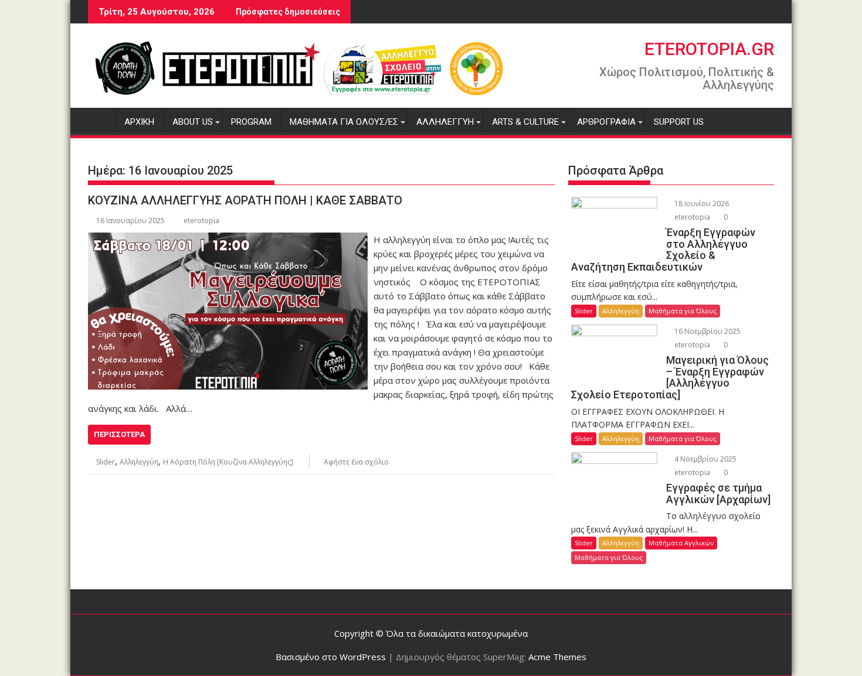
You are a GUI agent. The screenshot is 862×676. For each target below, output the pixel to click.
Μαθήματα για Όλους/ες (344, 122)
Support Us (679, 122)
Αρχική (139, 122)
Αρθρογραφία (606, 122)
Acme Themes (557, 657)
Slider (105, 462)
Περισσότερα (119, 434)
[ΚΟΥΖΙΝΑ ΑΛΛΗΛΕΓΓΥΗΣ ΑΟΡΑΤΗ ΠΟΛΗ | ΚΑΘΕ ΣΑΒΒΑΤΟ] (228, 239)
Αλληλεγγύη (445, 122)
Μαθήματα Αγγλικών (681, 542)
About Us (192, 122)
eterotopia (201, 221)
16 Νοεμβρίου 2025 (707, 331)
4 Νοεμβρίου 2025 (705, 459)
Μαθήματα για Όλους (683, 310)
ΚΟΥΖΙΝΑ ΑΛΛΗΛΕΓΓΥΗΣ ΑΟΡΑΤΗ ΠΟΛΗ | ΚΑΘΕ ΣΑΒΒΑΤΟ (245, 200)
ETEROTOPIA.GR (709, 49)
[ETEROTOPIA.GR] (99, 119)
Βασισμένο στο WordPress (331, 657)
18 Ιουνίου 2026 (701, 204)
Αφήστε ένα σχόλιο (356, 462)
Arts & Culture (525, 122)
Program (251, 122)
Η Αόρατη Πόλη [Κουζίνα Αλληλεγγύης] (228, 462)
